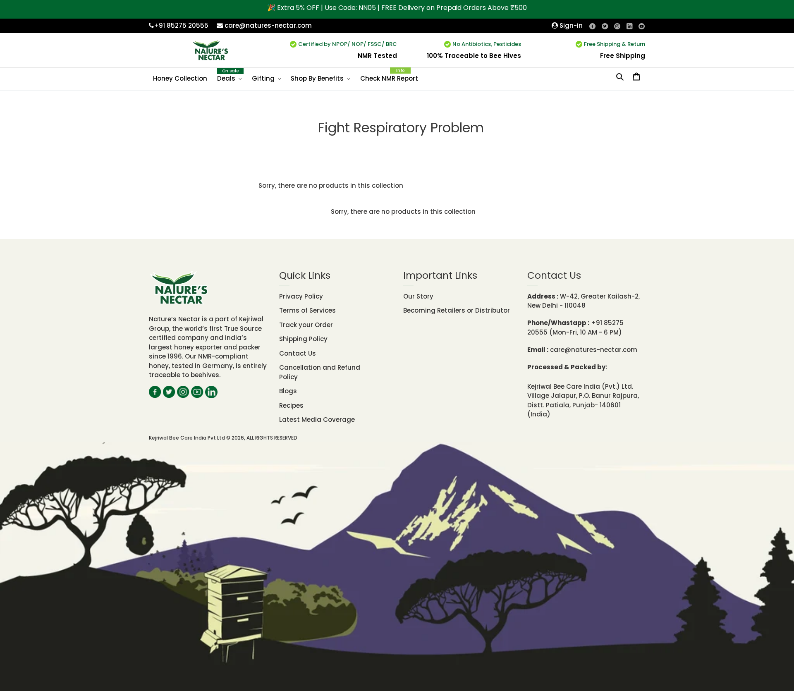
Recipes (291, 405)
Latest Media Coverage (317, 419)
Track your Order (306, 324)
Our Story (418, 296)
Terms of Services (307, 310)
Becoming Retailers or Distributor (456, 310)
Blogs (288, 391)
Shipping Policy (303, 339)
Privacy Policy (301, 296)
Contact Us (297, 353)
